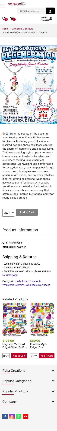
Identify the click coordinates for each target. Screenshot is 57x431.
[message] (25, 416)
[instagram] (12, 416)
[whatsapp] (18, 416)
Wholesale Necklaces (38, 285)
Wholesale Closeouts (22, 28)
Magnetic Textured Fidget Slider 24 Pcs (14, 346)
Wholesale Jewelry (13, 285)
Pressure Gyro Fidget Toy (38, 346)
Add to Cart (27, 212)
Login (44, 17)
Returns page (10, 275)
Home (5, 28)
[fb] (5, 416)
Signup (45, 20)
